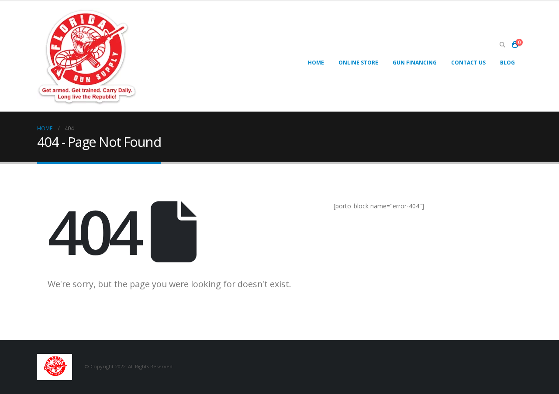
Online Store (358, 62)
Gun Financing (415, 62)
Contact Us (468, 62)
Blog (507, 62)
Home (316, 62)
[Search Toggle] (502, 45)
